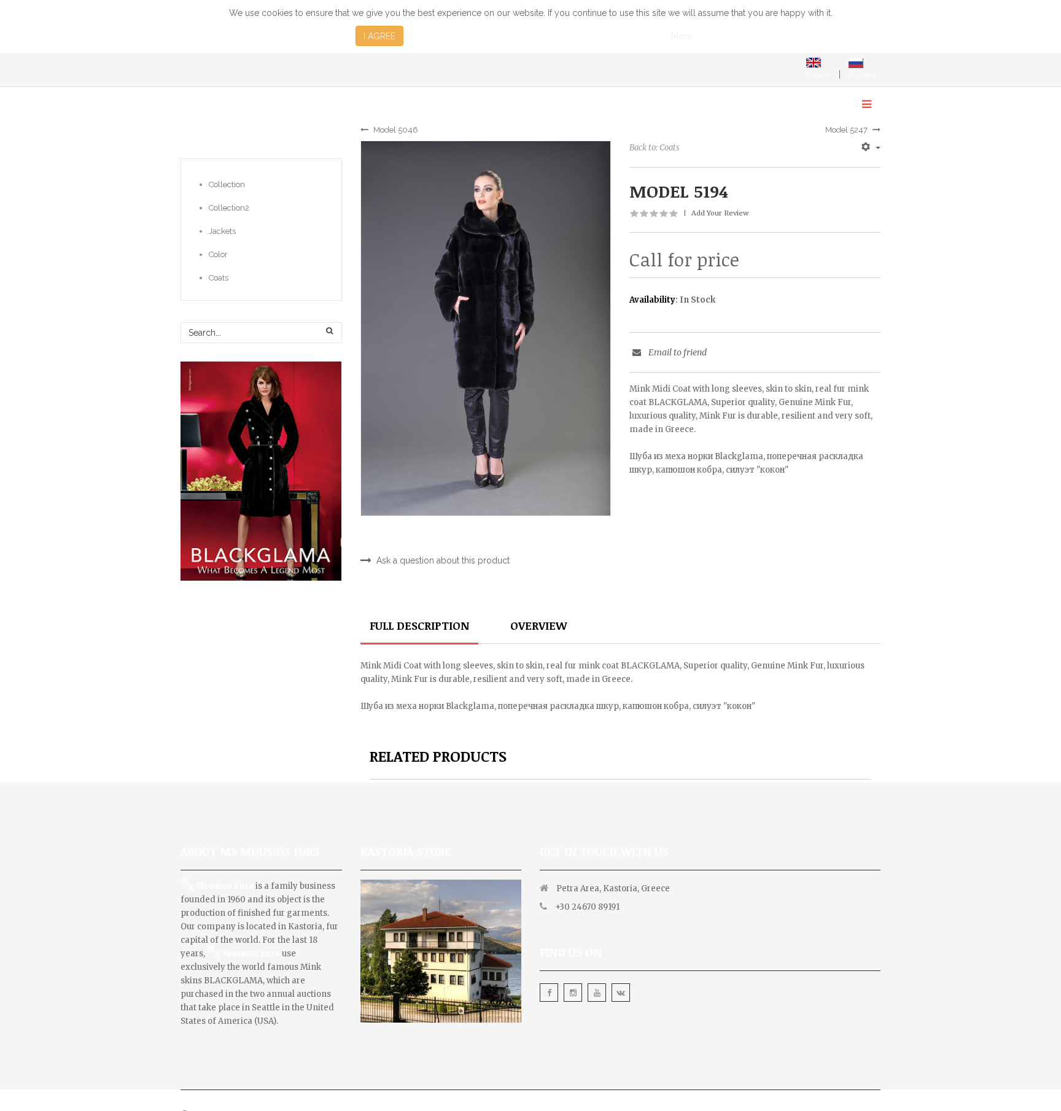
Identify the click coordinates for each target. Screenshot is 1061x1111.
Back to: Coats (654, 147)
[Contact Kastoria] (441, 933)
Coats (218, 277)
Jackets (222, 231)
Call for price (684, 259)
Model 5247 (846, 129)
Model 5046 (395, 129)
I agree (379, 36)
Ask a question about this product (443, 560)
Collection (227, 184)
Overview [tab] (538, 625)
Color (218, 254)
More (681, 36)
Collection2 (229, 207)
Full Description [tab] (419, 625)
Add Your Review (719, 213)
